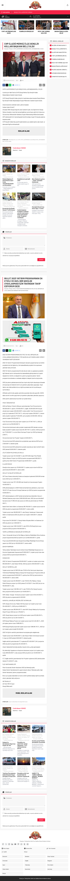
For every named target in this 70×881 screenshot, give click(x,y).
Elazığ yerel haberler (37, 202)
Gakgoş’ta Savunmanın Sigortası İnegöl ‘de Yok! (9, 744)
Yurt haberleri (9, 205)
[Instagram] (9, 844)
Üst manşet (38, 737)
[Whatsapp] (21, 844)
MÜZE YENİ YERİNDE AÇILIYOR (44, 32)
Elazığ (10, 141)
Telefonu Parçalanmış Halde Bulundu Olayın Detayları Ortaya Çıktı (9, 775)
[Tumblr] (24, 844)
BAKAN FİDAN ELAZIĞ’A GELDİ (61, 32)
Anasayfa (6, 48)
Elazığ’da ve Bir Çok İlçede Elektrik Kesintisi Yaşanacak (23, 775)
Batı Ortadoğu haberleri (37, 174)
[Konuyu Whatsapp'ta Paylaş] (10, 85)
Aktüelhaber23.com (13, 139)
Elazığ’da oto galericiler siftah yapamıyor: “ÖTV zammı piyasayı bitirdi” (22, 745)
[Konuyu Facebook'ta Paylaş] (4, 85)
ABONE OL (17, 85)
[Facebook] (3, 844)
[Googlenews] (27, 844)
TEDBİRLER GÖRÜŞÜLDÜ (26, 31)
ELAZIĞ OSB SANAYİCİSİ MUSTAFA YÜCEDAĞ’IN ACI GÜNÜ (29, 12)
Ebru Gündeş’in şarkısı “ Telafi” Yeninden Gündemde (38, 180)
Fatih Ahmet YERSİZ (19, 148)
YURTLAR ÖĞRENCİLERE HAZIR (8, 32)
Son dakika (24, 175)
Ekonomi (23, 174)
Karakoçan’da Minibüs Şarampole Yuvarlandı (38, 741)
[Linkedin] (12, 844)
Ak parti (10, 701)
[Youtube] (15, 844)
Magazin (34, 175)
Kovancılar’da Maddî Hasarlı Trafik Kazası (9, 209)
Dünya (18, 174)
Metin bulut (24, 701)
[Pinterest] (18, 844)
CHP (19, 139)
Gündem (24, 205)
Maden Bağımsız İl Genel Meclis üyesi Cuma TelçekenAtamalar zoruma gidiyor (8, 182)
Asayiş (4, 202)
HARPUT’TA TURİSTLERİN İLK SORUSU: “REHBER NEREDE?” (37, 776)
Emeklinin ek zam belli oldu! (23, 179)
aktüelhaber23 (15, 701)
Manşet (11, 48)
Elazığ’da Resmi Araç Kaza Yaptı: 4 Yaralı (38, 207)
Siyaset (8, 174)
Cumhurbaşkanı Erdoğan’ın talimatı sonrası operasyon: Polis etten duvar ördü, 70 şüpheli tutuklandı (23, 213)
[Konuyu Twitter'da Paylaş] (7, 85)
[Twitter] (6, 844)
